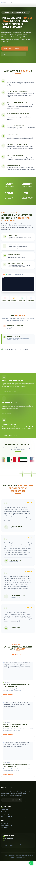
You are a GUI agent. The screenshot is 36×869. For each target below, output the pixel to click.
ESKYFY (24, 857)
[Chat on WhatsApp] (31, 863)
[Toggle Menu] (33, 3)
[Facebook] (13, 800)
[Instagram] (20, 800)
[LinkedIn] (16, 800)
